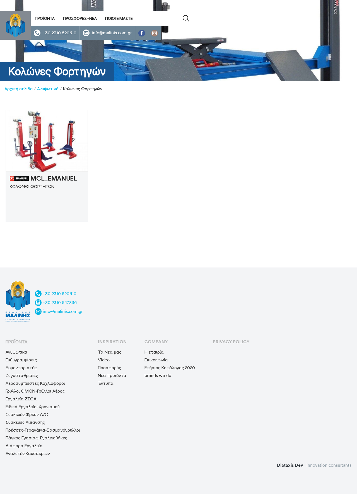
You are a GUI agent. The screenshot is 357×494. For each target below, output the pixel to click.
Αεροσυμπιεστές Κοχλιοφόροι (35, 383)
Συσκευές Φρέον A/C (27, 414)
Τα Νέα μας (109, 352)
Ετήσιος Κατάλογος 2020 (169, 367)
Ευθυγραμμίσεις (21, 359)
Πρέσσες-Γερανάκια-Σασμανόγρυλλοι (43, 430)
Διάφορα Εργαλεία (24, 445)
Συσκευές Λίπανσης (25, 422)
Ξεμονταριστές (21, 367)
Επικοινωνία (156, 359)
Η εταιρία (154, 352)
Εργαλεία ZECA (21, 398)
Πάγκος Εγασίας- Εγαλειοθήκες (36, 438)
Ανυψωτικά (48, 88)
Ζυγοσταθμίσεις (22, 375)
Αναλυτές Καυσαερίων (28, 453)
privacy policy (231, 341)
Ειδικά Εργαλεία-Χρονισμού (33, 406)
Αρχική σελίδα (18, 88)
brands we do (157, 375)
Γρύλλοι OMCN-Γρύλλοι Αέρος (35, 391)
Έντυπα (106, 383)
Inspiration (112, 341)
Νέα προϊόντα (112, 375)
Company (156, 341)
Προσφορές (109, 367)
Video (104, 359)
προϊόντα (16, 341)
